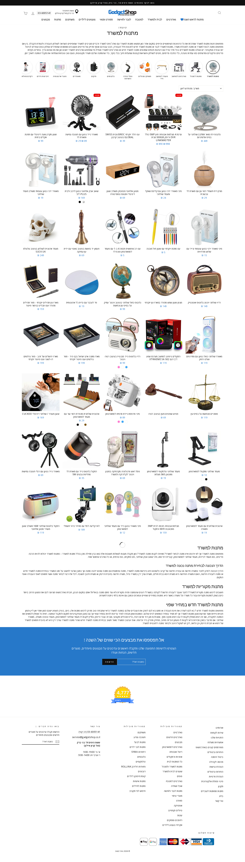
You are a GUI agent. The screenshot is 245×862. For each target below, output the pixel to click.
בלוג (221, 796)
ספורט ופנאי (106, 19)
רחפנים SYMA (138, 751)
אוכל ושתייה (176, 786)
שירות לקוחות (216, 732)
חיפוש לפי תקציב (137, 791)
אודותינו (219, 727)
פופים (179, 776)
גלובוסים (141, 756)
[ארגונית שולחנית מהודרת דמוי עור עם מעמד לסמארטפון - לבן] (81, 424)
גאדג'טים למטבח (174, 781)
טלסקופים (140, 761)
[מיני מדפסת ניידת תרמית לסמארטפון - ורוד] (118, 421)
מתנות (57, 19)
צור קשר (219, 800)
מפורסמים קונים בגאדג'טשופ (209, 747)
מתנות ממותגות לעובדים (212, 791)
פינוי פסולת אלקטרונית (212, 781)
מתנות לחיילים (138, 786)
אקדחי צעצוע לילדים (172, 825)
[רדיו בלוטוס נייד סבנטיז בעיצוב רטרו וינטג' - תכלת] (126, 367)
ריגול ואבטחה (175, 751)
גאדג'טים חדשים (174, 737)
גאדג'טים (171, 19)
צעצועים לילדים (87, 19)
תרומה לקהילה (216, 761)
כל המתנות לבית (174, 761)
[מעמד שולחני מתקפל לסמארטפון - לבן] (202, 479)
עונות (179, 815)
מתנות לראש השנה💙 (192, 19)
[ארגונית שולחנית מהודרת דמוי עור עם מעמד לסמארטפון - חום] (85, 424)
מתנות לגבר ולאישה (173, 791)
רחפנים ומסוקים (174, 820)
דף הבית (123, 27)
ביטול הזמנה (217, 757)
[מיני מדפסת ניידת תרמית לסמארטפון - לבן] (126, 421)
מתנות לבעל (139, 742)
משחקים (69, 19)
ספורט (179, 800)
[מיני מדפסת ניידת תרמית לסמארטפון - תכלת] (122, 421)
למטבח (139, 19)
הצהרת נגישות (216, 766)
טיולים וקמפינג (175, 810)
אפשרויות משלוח (215, 742)
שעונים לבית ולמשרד (172, 771)
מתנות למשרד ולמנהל (172, 766)
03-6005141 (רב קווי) (89, 731)
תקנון (220, 786)
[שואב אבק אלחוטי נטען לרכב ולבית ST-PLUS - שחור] (79, 202)
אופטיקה (178, 805)
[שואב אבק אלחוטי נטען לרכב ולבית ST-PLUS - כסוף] (83, 202)
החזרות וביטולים (215, 752)
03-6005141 (44, 13)
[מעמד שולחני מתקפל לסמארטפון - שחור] (206, 479)
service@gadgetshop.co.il (86, 737)
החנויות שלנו (217, 737)
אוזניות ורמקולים (174, 756)
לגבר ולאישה (124, 19)
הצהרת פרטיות (216, 776)
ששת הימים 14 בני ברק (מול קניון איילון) (64, 11)
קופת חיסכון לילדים (136, 776)
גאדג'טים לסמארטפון (172, 747)
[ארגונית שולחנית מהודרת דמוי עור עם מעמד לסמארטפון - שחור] (77, 424)
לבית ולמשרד (155, 19)
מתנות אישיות (139, 781)
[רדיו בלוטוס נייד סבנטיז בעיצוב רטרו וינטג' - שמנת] (122, 367)
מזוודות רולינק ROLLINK (133, 766)
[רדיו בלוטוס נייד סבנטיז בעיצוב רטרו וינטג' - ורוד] (118, 367)
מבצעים (45, 19)
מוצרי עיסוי (177, 795)
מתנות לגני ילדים (137, 747)
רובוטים (141, 771)
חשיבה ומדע (139, 737)
